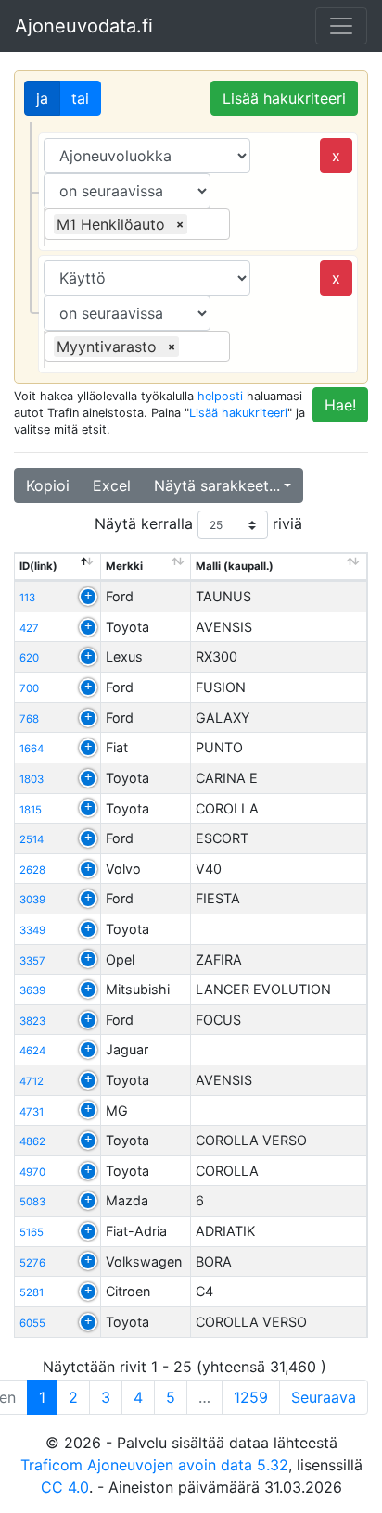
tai (80, 98)
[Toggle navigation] (341, 25)
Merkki (124, 566)
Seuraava (323, 1397)
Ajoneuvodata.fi (84, 26)
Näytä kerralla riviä (198, 523)
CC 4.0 (65, 1487)
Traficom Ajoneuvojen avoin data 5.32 (154, 1465)
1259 (251, 1397)
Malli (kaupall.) (235, 566)
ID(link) (38, 566)
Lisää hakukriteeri (284, 98)
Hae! (340, 405)
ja (42, 98)
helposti (220, 396)
